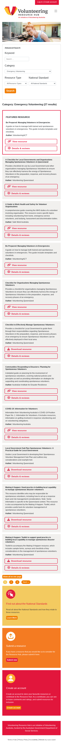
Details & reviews (21, 148)
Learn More (12, 618)
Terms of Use (12, 740)
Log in (40, 2)
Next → (26, 582)
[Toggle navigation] (56, 11)
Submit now (12, 660)
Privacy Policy (23, 740)
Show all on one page (12, 577)
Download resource (21, 349)
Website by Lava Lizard (47, 740)
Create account (50, 2)
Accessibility (33, 740)
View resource (19, 141)
